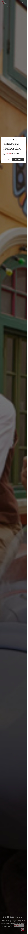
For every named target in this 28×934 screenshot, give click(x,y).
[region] (13, 150)
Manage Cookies (6, 159)
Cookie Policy (8, 153)
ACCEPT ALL (18, 159)
